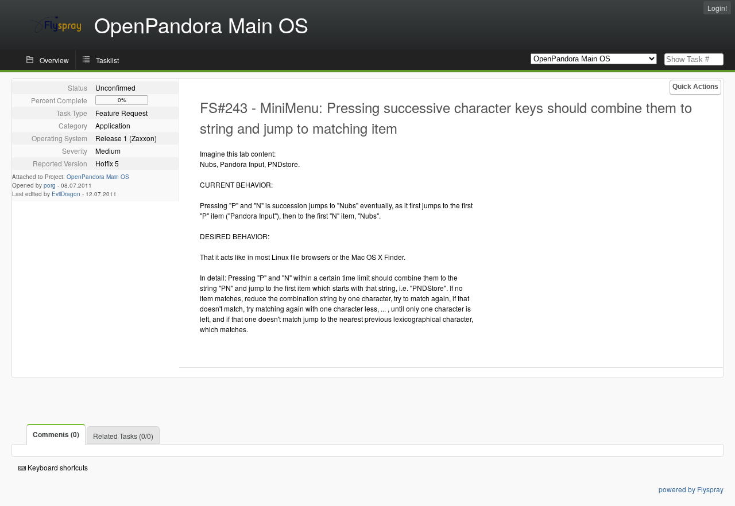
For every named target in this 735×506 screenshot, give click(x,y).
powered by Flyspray (691, 489)
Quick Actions (695, 87)
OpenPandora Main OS (98, 177)
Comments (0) (56, 434)
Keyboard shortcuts (57, 467)
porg (50, 185)
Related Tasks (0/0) (123, 436)
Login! (717, 8)
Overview (54, 60)
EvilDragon (66, 194)
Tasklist (107, 60)
